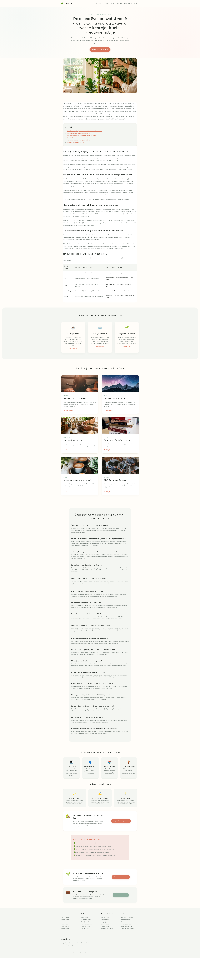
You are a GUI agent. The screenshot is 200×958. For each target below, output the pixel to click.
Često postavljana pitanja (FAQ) (76, 142)
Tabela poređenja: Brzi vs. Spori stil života (78, 140)
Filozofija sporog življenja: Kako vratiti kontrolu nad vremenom (84, 131)
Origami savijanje (85, 926)
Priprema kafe (64, 924)
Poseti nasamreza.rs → (121, 877)
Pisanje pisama (105, 926)
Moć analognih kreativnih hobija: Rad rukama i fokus (81, 135)
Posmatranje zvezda (126, 922)
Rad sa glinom (84, 917)
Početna (98, 3)
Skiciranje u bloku (105, 924)
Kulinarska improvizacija (107, 928)
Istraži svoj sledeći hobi (100, 49)
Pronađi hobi (128, 3)
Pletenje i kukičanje (86, 922)
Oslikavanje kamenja (126, 926)
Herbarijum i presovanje (127, 917)
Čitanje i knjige (105, 917)
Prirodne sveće (85, 928)
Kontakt (136, 3)
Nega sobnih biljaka (86, 919)
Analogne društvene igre (127, 928)
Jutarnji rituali (64, 922)
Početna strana (65, 917)
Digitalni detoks (65, 928)
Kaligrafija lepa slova (106, 922)
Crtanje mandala (105, 919)
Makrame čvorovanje (86, 924)
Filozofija (105, 3)
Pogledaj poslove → (121, 895)
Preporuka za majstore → (120, 821)
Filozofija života (65, 919)
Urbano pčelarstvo (126, 924)
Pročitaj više (73, 348)
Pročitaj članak (68, 410)
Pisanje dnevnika (65, 926)
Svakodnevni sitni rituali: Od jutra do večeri (79, 133)
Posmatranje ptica (125, 919)
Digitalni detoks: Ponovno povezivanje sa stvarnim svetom (83, 138)
